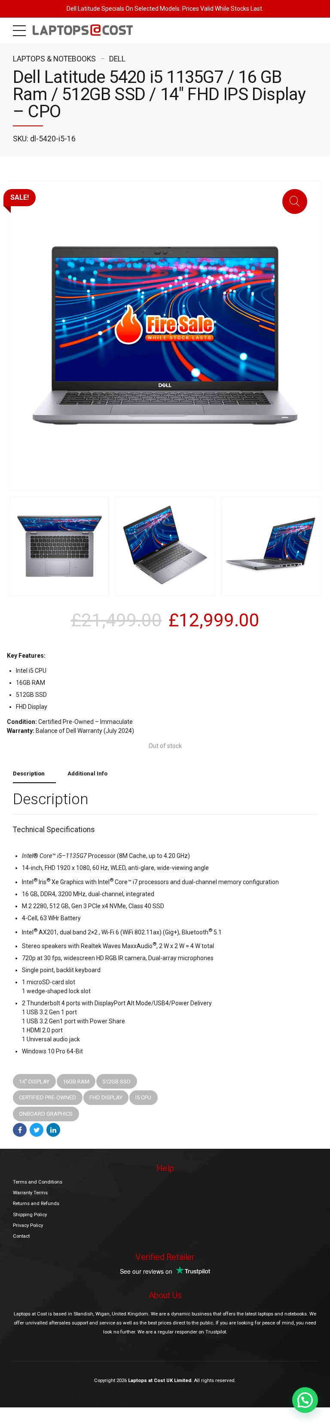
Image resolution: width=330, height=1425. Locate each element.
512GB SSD (116, 1081)
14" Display (34, 1081)
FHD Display (105, 1097)
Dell (117, 59)
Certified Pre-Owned (47, 1097)
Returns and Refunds (36, 1203)
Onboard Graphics (46, 1114)
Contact (21, 1236)
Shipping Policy (30, 1214)
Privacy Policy (28, 1225)
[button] (305, 1400)
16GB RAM (76, 1081)
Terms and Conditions (37, 1182)
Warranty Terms (30, 1193)
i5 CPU (143, 1097)
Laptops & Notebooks (54, 59)
